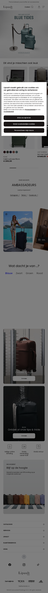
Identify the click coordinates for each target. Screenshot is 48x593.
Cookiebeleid (9, 112)
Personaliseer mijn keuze (24, 130)
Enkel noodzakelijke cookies (24, 124)
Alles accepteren (24, 118)
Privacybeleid (30, 110)
